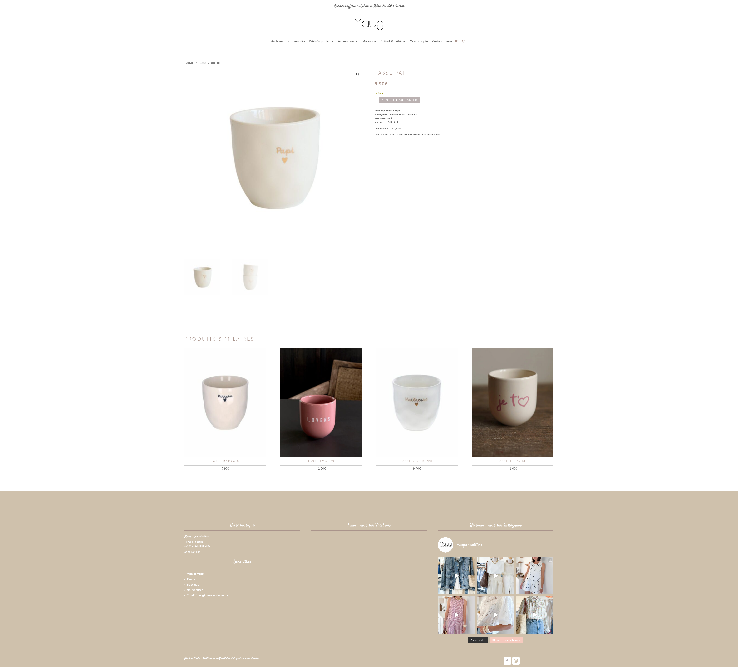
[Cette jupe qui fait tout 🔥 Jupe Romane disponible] (456, 575)
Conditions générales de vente (208, 595)
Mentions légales (192, 658)
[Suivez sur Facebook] (507, 661)
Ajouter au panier (399, 100)
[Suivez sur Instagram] (516, 661)
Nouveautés (296, 41)
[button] (357, 74)
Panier (191, 579)
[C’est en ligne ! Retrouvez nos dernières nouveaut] (535, 575)
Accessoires (346, 41)
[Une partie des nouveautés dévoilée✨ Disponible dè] (495, 615)
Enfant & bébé (391, 41)
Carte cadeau (442, 41)
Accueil (189, 62)
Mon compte (419, 41)
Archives (277, 41)
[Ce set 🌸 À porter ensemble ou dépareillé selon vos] (456, 615)
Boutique (193, 584)
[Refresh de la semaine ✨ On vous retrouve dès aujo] (495, 575)
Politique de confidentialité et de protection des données (231, 658)
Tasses (202, 62)
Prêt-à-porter (319, 41)
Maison (367, 41)
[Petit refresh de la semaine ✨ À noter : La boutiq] (535, 615)
